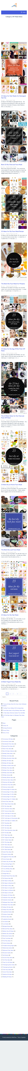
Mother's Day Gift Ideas (8, 931)
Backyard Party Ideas (8, 746)
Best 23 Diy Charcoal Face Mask (11, 165)
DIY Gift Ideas (6, 825)
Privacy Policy (6, 730)
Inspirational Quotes (7, 912)
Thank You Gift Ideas (7, 962)
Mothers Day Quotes (7, 933)
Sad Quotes (5, 955)
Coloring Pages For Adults (9, 789)
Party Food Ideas (7, 938)
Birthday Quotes (6, 775)
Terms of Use (6, 732)
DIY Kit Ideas (6, 832)
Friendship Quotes (7, 866)
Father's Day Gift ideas (8, 861)
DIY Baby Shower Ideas (8, 804)
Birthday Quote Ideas (7, 772)
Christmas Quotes (7, 787)
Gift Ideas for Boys (7, 885)
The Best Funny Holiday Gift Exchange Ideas (13, 708)
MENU (24, 12)
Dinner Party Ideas (7, 801)
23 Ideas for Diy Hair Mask (9, 615)
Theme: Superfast (22, 1037)
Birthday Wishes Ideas (8, 777)
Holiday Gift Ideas (7, 907)
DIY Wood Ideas (6, 849)
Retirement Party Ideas (8, 950)
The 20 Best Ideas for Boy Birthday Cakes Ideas (14, 710)
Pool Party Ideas (6, 940)
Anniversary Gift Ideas (8, 739)
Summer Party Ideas (7, 957)
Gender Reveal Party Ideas (9, 876)
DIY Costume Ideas (7, 811)
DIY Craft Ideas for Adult (8, 813)
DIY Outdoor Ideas (7, 840)
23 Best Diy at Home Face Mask (11, 485)
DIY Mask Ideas (6, 835)
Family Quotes (6, 859)
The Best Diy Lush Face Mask (10, 550)
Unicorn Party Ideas (7, 972)
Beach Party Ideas (7, 748)
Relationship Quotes (7, 948)
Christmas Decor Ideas (8, 780)
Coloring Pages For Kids (8, 796)
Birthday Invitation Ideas (8, 765)
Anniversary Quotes (7, 741)
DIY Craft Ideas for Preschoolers (10, 818)
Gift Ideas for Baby (7, 880)
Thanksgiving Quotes (7, 967)
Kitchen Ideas (6, 916)
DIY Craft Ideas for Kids (8, 816)
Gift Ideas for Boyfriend (8, 883)
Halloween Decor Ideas (8, 902)
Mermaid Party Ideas (7, 928)
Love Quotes (6, 924)
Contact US (5, 725)
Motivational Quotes (7, 936)
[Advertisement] (14, 30)
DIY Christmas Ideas (7, 808)
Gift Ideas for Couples (8, 888)
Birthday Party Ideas (7, 768)
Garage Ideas (6, 873)
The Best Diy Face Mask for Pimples (13, 284)
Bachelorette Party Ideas (8, 744)
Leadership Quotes (7, 919)
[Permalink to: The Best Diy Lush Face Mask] (14, 522)
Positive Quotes (6, 943)
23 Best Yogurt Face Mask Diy (11, 682)
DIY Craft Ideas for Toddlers (9, 820)
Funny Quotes (6, 871)
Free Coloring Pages (7, 864)
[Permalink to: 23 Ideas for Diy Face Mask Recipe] (14, 204)
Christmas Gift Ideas (7, 782)
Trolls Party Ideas (7, 969)
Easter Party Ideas (7, 852)
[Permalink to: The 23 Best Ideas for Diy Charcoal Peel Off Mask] (14, 388)
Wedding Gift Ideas (7, 976)
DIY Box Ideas (6, 806)
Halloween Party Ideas (8, 904)
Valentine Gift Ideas (7, 974)
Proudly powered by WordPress (9, 1037)
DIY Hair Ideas (6, 828)
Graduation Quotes (7, 900)
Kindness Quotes (7, 914)
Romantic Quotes (7, 952)
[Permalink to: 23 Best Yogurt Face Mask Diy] (14, 654)
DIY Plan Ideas (6, 842)
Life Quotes (5, 921)
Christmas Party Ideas (8, 784)
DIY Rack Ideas (6, 844)
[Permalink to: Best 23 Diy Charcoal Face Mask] (14, 137)
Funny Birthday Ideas (7, 868)
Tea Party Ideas (6, 960)
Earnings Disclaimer (7, 728)
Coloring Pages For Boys (8, 792)
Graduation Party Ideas (8, 897)
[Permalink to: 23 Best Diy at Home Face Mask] (14, 457)
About (4, 723)
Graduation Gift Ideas (7, 895)
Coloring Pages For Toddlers (9, 799)
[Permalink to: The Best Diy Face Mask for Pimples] (14, 262)
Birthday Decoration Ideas (8, 758)
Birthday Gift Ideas (7, 760)
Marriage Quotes (6, 926)
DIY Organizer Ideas (7, 837)
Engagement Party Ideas (8, 856)
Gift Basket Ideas (7, 878)
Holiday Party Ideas (7, 909)
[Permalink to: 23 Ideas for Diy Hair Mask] (14, 587)
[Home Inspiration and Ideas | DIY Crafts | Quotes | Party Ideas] (14, 5)
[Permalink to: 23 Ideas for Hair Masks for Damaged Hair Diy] (14, 68)
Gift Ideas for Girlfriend (8, 890)
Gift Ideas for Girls (7, 892)
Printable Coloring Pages (8, 945)
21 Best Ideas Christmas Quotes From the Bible (14, 713)
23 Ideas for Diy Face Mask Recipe (12, 231)
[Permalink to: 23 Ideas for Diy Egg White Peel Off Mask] (14, 321)
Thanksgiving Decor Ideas (9, 964)
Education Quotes (7, 854)
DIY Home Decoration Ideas (9, 830)
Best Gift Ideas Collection (8, 751)
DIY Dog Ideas (6, 823)
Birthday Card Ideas (7, 756)
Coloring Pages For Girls (8, 794)
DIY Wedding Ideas (7, 847)
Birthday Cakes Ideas (8, 753)
